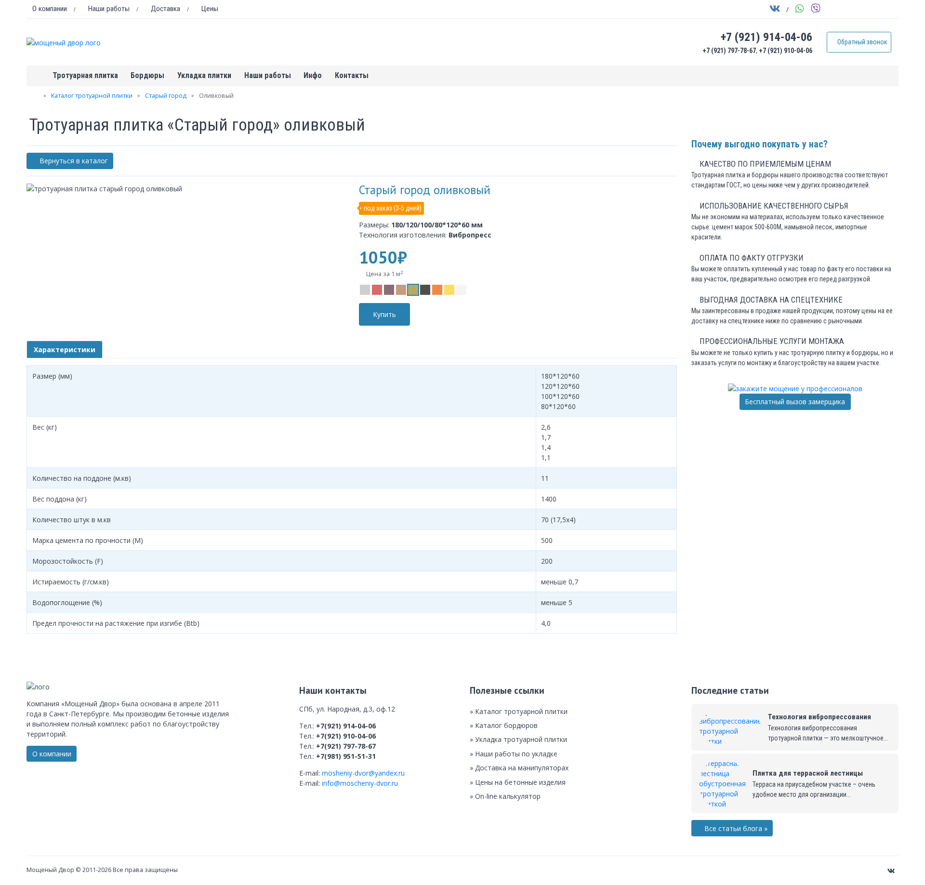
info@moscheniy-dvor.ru (360, 783)
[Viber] (816, 10)
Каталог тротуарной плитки (91, 96)
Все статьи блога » (734, 828)
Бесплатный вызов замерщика (795, 401)
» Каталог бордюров (504, 725)
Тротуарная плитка (85, 75)
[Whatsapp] (800, 10)
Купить (384, 314)
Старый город (165, 96)
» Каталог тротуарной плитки (519, 711)
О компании (49, 8)
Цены (208, 8)
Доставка (164, 8)
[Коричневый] (389, 290)
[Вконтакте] (775, 10)
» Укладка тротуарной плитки (518, 739)
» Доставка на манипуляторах (519, 767)
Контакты (352, 75)
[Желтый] (449, 290)
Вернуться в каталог (73, 160)
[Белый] (461, 290)
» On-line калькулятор (505, 796)
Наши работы (108, 8)
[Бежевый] (401, 290)
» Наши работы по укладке (513, 753)
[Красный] (377, 290)
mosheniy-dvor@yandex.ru (363, 773)
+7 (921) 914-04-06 (766, 37)
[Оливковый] (413, 290)
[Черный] (425, 290)
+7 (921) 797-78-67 (729, 50)
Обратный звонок (861, 42)
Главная (36, 76)
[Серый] (365, 290)
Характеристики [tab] (64, 349)
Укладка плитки (204, 75)
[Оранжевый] (437, 290)
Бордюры (147, 75)
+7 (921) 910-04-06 (785, 50)
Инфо (313, 75)
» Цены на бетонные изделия (518, 782)
